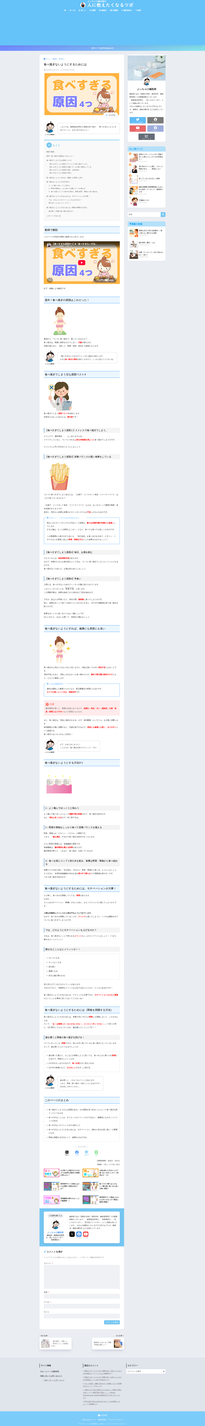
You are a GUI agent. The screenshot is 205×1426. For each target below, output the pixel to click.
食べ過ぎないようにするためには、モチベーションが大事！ (68, 196)
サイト (46, 1312)
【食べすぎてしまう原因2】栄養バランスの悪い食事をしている (70, 167)
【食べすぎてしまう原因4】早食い (60, 173)
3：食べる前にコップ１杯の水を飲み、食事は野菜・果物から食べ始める (73, 191)
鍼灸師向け (127, 10)
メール (48, 1302)
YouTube (85, 1238)
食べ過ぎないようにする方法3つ (58, 182)
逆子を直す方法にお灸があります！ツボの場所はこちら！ (101, 1403)
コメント (48, 1263)
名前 (47, 1292)
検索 (139, 10)
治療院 (115, 10)
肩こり (83, 10)
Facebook (79, 1238)
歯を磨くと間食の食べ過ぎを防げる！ (61, 211)
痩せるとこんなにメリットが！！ (60, 203)
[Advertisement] (102, 29)
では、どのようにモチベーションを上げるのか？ (65, 200)
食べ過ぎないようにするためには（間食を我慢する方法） (67, 207)
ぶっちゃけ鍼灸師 (103, 1373)
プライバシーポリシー (116, 1420)
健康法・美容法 (114, 1161)
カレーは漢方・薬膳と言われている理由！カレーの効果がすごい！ (102, 1385)
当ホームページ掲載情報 (49, 1371)
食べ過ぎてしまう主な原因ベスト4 (58, 160)
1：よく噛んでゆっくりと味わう (59, 185)
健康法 (104, 10)
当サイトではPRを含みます (102, 48)
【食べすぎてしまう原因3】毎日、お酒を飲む (64, 170)
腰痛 (94, 10)
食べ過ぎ (116, 1164)
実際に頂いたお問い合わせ (54, 1380)
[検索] (163, 214)
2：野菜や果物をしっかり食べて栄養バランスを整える (67, 188)
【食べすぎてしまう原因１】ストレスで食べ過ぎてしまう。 (69, 164)
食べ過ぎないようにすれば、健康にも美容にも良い (64, 178)
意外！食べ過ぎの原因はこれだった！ (60, 156)
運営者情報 (102, 1420)
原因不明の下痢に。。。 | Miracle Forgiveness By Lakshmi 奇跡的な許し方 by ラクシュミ (101, 1394)
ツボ (73, 10)
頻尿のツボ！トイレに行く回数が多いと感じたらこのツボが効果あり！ (102, 1378)
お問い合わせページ (89, 1420)
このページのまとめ (53, 216)
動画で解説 (50, 152)
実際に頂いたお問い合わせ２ (51, 1376)
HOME (103, 1415)
